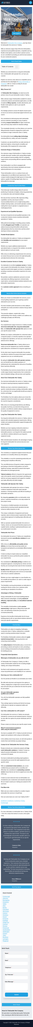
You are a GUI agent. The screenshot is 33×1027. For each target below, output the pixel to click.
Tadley (4, 904)
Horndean (5, 915)
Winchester (6, 911)
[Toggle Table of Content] (16, 67)
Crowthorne (10, 800)
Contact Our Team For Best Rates (16, 185)
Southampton (6, 929)
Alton (4, 905)
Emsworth (5, 918)
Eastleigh (5, 920)
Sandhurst (4, 800)
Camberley (17, 800)
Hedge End (6, 922)
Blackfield (5, 937)
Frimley (23, 800)
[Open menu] (30, 2)
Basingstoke (6, 900)
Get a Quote (16, 33)
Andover (5, 913)
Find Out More (16, 624)
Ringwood (5, 941)
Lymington (5, 939)
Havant (5, 917)
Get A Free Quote (16, 887)
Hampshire (6, 902)
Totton (4, 935)
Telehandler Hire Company (15, 43)
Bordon (5, 907)
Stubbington (6, 931)
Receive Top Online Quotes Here (16, 448)
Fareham (5, 924)
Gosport (5, 933)
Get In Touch (16, 1004)
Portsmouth (6, 928)
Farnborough (4, 802)
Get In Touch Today (16, 61)
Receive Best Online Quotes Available (16, 293)
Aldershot (5, 898)
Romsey (5, 926)
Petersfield (6, 909)
